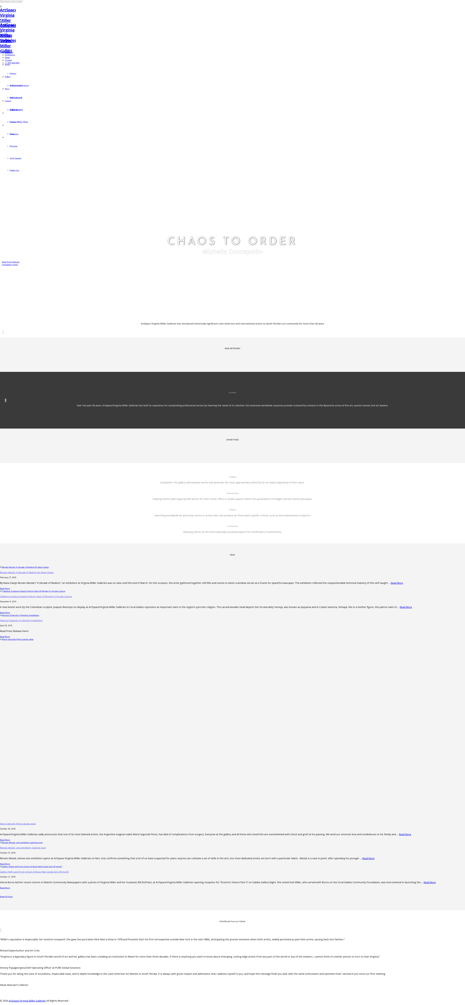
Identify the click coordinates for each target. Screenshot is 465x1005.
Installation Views (9, 264)
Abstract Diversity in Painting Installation (21, 620)
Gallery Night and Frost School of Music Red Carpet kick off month (34, 871)
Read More (397, 583)
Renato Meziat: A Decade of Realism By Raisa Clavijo (27, 572)
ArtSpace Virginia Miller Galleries (27, 1000)
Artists (8, 52)
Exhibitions (10, 55)
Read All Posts (6, 896)
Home (7, 49)
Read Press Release (10, 262)
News (7, 57)
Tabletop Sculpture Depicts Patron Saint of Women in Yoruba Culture (36, 596)
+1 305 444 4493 (12, 63)
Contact (8, 60)
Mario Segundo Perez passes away (18, 823)
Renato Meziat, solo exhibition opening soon (23, 847)
